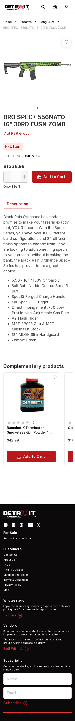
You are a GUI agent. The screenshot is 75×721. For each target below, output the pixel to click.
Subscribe (12, 703)
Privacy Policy (12, 584)
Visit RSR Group (17, 133)
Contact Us (11, 554)
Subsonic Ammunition (17, 538)
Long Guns (47, 22)
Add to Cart (54, 177)
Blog (6, 589)
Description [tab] (17, 204)
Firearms (26, 22)
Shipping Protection (16, 574)
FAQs (7, 564)
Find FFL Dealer (13, 569)
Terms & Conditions (16, 579)
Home (8, 22)
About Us (9, 559)
